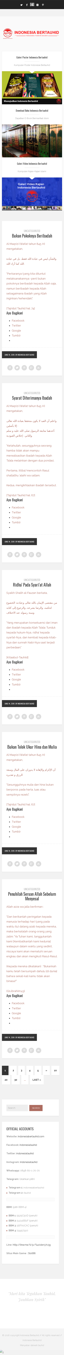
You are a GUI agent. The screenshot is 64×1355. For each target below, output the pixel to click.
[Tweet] (17, 367)
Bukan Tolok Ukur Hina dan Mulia (32, 747)
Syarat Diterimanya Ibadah (32, 398)
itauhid (27, 1193)
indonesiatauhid (28, 1145)
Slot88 (32, 1253)
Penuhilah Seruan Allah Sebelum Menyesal (32, 896)
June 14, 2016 (10, 354)
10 (55, 1070)
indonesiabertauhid (34, 1187)
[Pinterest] (42, 4)
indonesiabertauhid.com (31, 1136)
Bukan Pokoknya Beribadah (32, 236)
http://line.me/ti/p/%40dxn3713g (32, 1244)
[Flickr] (37, 4)
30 (15, 1079)
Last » (37, 1079)
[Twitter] (21, 4)
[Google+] (31, 367)
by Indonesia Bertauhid (24, 354)
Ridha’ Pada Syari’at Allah (32, 585)
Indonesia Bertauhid (32, 1340)
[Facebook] (26, 4)
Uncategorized (32, 231)
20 (6, 1079)
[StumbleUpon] (38, 367)
